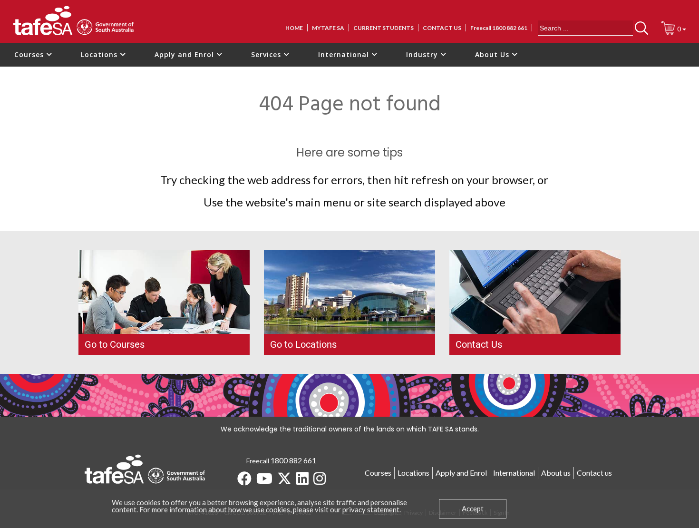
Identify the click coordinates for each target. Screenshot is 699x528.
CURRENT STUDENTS (383, 27)
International (344, 54)
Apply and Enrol (185, 54)
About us (556, 472)
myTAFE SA (328, 27)
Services (267, 54)
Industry (423, 54)
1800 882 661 (293, 460)
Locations (100, 54)
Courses (30, 54)
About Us (493, 54)
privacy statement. (371, 509)
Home (294, 27)
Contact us (442, 27)
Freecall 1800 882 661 (498, 27)
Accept (473, 508)
